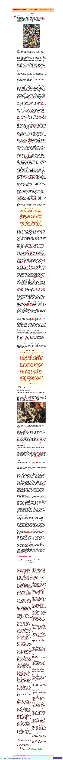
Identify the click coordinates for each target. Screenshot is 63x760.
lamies (40, 319)
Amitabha (28, 532)
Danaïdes (18, 200)
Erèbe (18, 143)
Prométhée (26, 682)
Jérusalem (27, 304)
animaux (42, 315)
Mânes (37, 231)
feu (22, 504)
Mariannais (36, 671)
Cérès (18, 237)
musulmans (26, 436)
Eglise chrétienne (37, 392)
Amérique (35, 582)
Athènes (37, 220)
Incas (35, 644)
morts (25, 16)
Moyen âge (26, 429)
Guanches (20, 628)
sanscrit (33, 489)
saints (34, 370)
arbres (43, 498)
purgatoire (23, 78)
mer (35, 567)
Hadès (27, 139)
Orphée (40, 192)
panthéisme (31, 103)
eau (44, 67)
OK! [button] (57, 757)
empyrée (36, 79)
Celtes (22, 677)
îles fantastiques (30, 69)
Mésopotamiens (19, 21)
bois (17, 265)
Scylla (40, 268)
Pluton (29, 163)
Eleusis (25, 107)
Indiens (42, 17)
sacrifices (38, 304)
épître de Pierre (26, 383)
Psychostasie (22, 117)
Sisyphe (33, 199)
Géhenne (22, 302)
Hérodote (29, 173)
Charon (38, 169)
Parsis (19, 714)
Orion (40, 118)
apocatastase (26, 426)
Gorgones (30, 269)
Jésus (25, 345)
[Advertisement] (36, 5)
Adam (33, 318)
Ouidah (28, 634)
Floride (40, 609)
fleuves (34, 67)
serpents (25, 476)
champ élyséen (31, 98)
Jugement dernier (35, 400)
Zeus (32, 123)
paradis (44, 77)
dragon (18, 673)
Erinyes (24, 147)
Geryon (38, 269)
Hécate (24, 204)
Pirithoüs (18, 193)
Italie (35, 242)
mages (40, 442)
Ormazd (26, 706)
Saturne (37, 247)
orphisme (43, 102)
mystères (44, 104)
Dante (27, 398)
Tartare (34, 143)
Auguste (18, 297)
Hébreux (19, 301)
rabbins (19, 307)
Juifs (19, 19)
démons (32, 122)
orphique (22, 135)
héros (38, 112)
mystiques (36, 429)
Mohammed (40, 452)
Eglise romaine (23, 369)
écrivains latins (34, 255)
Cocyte (28, 140)
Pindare (18, 114)
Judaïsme (23, 307)
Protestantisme (22, 380)
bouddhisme (36, 529)
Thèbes (35, 277)
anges (35, 473)
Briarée (43, 268)
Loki (29, 661)
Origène (18, 427)
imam (18, 447)
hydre (18, 269)
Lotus (21, 520)
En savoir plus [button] (28, 758)
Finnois (19, 740)
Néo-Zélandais (43, 701)
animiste (26, 229)
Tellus (20, 237)
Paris (34, 554)
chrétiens (22, 336)
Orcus (43, 236)
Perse (39, 456)
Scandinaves (20, 643)
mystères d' (26, 221)
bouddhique (19, 560)
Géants (26, 158)
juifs (41, 441)
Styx (40, 139)
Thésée (25, 211)
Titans (22, 155)
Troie (41, 277)
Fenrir (26, 662)
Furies (34, 267)
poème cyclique (36, 126)
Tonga (41, 657)
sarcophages (27, 202)
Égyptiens (32, 16)
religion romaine (20, 229)
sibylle (44, 260)
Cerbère (28, 154)
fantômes (18, 22)
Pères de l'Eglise (30, 364)
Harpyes (34, 269)
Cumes (23, 256)
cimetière (25, 70)
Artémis (22, 261)
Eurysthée (37, 215)
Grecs (38, 16)
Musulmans (29, 19)
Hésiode (18, 120)
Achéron (31, 141)
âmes (22, 16)
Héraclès (36, 192)
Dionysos (33, 176)
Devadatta (36, 536)
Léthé (24, 170)
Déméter (28, 176)
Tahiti (39, 684)
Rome (32, 244)
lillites (33, 319)
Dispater (31, 247)
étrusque (22, 234)
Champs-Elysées (40, 289)
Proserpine (36, 288)
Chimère (25, 269)
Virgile (18, 258)
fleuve (42, 510)
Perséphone (40, 111)
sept (34, 462)
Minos (26, 117)
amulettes (18, 620)
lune (26, 265)
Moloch (30, 305)
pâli (27, 489)
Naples (39, 194)
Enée (43, 258)
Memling (37, 423)
